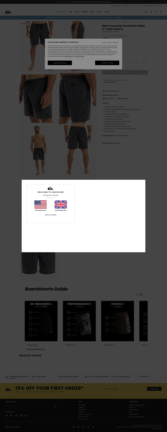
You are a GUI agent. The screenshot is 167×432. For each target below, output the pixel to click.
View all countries (50, 215)
